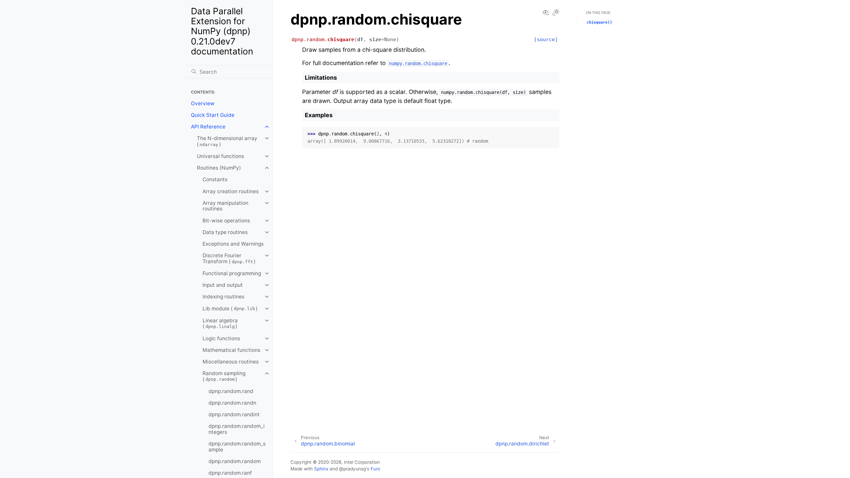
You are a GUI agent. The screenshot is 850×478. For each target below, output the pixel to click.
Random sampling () (224, 376)
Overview (202, 103)
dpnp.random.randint (234, 414)
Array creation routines (231, 191)
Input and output (223, 285)
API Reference (208, 126)
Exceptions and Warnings (233, 244)
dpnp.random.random (235, 461)
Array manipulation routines (225, 206)
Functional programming (232, 273)
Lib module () (230, 308)
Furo (375, 468)
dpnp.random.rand (231, 391)
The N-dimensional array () (227, 141)
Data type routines (225, 232)
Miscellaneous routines (231, 361)
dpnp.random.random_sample (237, 446)
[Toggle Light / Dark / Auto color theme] (555, 13)
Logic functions (221, 338)
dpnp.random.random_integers (237, 429)
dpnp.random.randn (232, 403)
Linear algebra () (220, 323)
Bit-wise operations (226, 220)
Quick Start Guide (212, 115)
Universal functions (220, 156)
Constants (215, 179)
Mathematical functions (231, 350)
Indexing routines (223, 296)
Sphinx (321, 468)
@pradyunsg (352, 468)
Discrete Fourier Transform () (229, 258)
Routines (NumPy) (219, 168)
